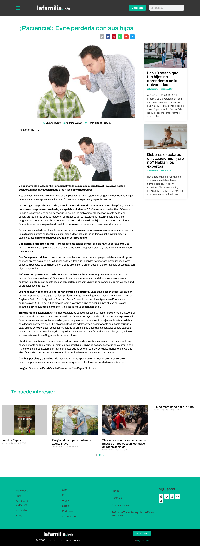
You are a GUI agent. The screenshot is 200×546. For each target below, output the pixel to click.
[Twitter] (161, 501)
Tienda (115, 490)
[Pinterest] (172, 496)
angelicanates (143, 541)
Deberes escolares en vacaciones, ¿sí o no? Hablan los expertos (165, 160)
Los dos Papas (11, 440)
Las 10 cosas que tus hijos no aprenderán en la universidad (162, 79)
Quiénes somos (120, 505)
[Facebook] (161, 496)
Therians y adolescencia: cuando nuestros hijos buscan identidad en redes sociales (124, 443)
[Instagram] (166, 496)
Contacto (117, 498)
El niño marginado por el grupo (173, 406)
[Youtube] (177, 496)
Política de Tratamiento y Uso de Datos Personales (133, 514)
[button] (102, 36)
